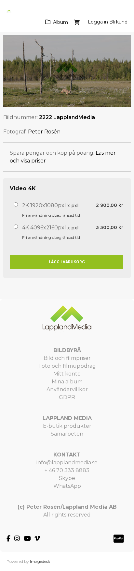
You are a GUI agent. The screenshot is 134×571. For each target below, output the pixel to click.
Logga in (98, 22)
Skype (67, 478)
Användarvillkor (67, 389)
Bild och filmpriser (67, 358)
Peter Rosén (44, 132)
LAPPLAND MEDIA (67, 418)
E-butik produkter (67, 426)
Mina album (67, 381)
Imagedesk (40, 561)
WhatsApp (67, 486)
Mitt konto (67, 374)
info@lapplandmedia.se (67, 462)
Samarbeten (67, 434)
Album (60, 22)
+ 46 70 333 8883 (67, 470)
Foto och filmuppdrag (67, 366)
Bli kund (118, 22)
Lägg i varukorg (67, 262)
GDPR (67, 397)
